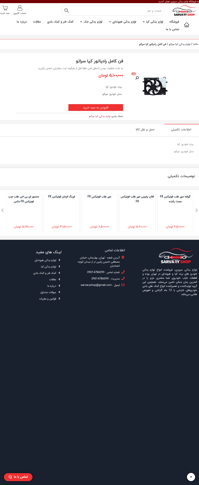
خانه (195, 44)
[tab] (181, 129)
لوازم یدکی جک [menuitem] (93, 22)
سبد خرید (5, 13)
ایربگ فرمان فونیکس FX (96, 196)
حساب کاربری (19, 13)
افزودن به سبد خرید (95, 107)
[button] (143, 22)
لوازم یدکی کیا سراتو (179, 44)
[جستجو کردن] (66, 10)
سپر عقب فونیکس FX (134, 196)
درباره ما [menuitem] (22, 22)
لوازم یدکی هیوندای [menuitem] (124, 22)
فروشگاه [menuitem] (174, 22)
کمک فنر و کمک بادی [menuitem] (60, 22)
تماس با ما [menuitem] (172, 29)
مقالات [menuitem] (37, 22)
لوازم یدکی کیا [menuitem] (154, 22)
